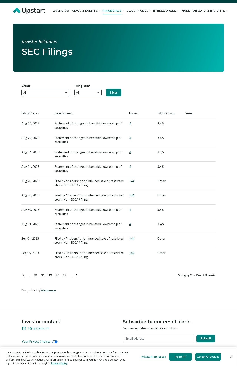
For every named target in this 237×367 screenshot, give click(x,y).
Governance (137, 11)
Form (133, 113)
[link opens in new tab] (30, 11)
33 (50, 274)
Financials (112, 11)
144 (131, 181)
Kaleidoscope (48, 290)
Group (26, 86)
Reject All (180, 356)
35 (65, 274)
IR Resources (164, 11)
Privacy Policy (59, 363)
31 (36, 274)
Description (63, 113)
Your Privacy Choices (36, 341)
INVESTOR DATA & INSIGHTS (203, 11)
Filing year (82, 86)
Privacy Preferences (153, 356)
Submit (205, 338)
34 (58, 274)
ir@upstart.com (35, 328)
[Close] (231, 356)
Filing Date (29, 113)
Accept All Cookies (208, 356)
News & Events (85, 11)
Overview (61, 11)
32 (43, 274)
